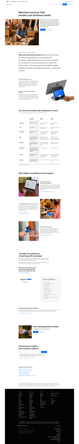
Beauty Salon (31, 400)
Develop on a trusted (23, 372)
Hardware (20, 415)
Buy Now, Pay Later (21, 414)
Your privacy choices (57, 428)
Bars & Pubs (31, 397)
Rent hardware (42, 407)
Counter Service (31, 393)
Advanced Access (21, 411)
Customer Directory (21, 404)
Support (41, 400)
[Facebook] (58, 425)
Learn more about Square (45, 235)
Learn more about (23, 212)
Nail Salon (30, 404)
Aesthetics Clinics (32, 408)
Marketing (20, 401)
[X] (57, 425)
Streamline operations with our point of (25, 369)
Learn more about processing (24, 272)
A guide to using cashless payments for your (27, 375)
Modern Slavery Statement (56, 438)
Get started (43, 29)
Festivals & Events (32, 415)
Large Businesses (32, 414)
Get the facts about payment (25, 370)
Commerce (20, 393)
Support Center (33, 139)
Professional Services (32, 411)
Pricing (41, 393)
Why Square (42, 394)
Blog (40, 397)
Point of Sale (20, 394)
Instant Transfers (21, 407)
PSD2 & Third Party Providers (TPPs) (55, 439)
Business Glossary (42, 404)
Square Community (43, 401)
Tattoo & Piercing (31, 407)
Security (59, 432)
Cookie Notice (58, 435)
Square (32, 119)
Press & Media (53, 400)
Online (19, 397)
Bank (41, 119)
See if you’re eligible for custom (25, 313)
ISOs (52, 119)
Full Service (31, 394)
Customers (20, 400)
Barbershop (31, 401)
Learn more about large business (46, 191)
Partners (52, 403)
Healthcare (31, 418)
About (52, 399)
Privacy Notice (26, 358)
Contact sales (49, 29)
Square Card (20, 408)
